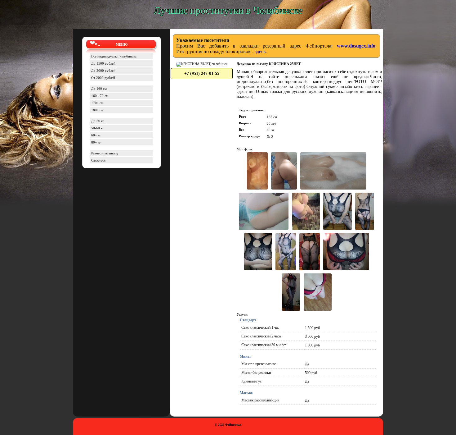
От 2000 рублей (103, 78)
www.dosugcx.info (356, 45)
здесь (260, 51)
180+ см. (97, 110)
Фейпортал (233, 424)
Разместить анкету (104, 153)
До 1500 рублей (103, 63)
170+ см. (97, 103)
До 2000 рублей (103, 70)
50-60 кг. (98, 128)
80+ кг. (96, 142)
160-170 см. (100, 96)
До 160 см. (99, 88)
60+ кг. (96, 135)
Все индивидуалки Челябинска (113, 56)
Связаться (98, 160)
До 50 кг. (98, 121)
